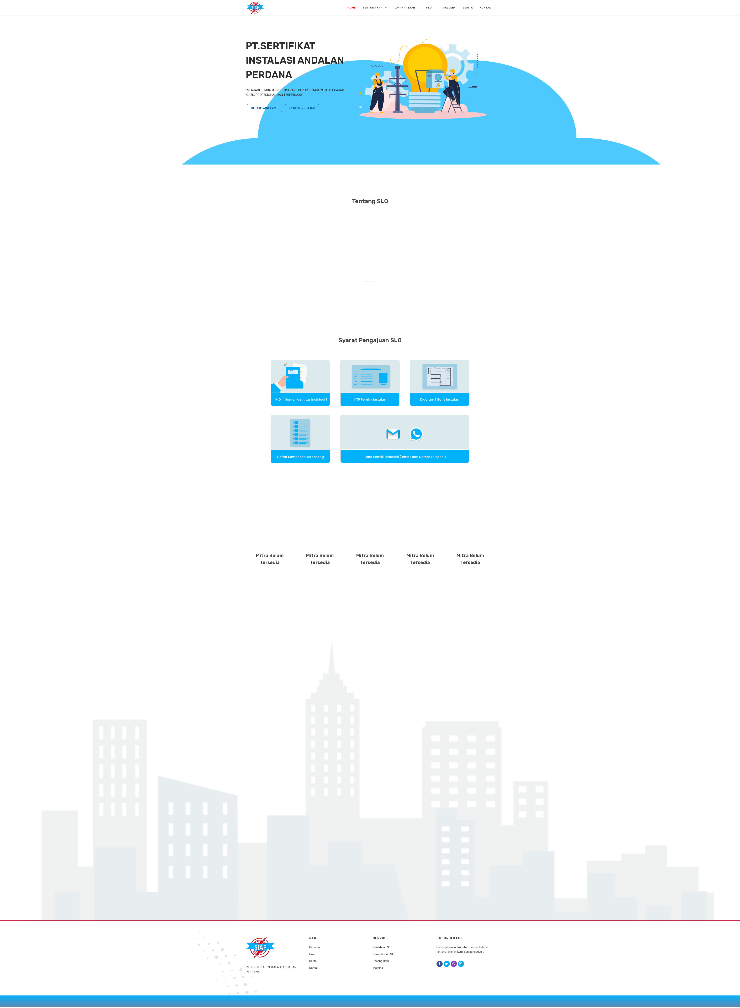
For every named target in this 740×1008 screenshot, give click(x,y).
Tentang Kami (266, 108)
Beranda (314, 947)
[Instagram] (454, 964)
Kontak (313, 968)
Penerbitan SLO (382, 947)
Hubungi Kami (304, 108)
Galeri (312, 954)
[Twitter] (447, 964)
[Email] (461, 964)
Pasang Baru (381, 961)
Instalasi (378, 968)
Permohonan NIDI (384, 954)
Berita (313, 961)
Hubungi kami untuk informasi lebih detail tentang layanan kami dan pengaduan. (462, 949)
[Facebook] (439, 964)
